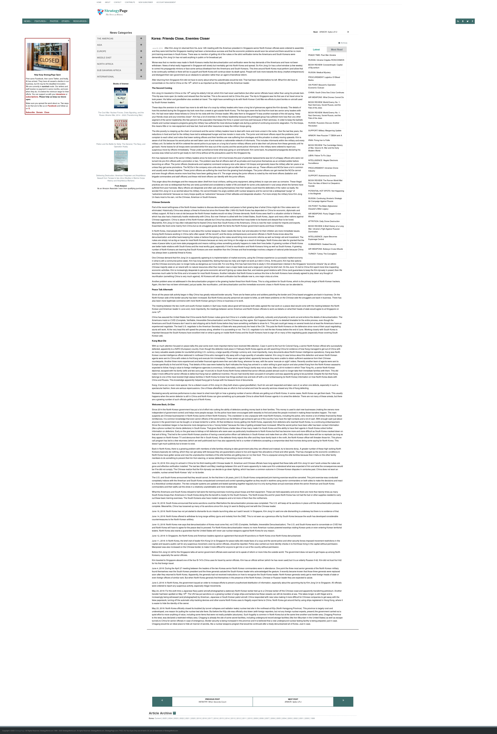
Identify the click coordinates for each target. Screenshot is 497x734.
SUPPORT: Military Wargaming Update (324, 130)
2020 (193, 718)
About (107, 2)
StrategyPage (20, 730)
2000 (307, 718)
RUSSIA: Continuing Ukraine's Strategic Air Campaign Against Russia (325, 199)
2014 (227, 718)
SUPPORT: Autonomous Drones (322, 175)
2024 (170, 718)
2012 (239, 718)
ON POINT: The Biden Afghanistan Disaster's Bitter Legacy (323, 207)
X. (29, 108)
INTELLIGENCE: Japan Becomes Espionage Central (322, 237)
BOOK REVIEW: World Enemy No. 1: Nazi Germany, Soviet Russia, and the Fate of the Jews (324, 105)
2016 (216, 718)
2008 (261, 718)
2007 (267, 718)
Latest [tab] (316, 49)
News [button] (27, 21)
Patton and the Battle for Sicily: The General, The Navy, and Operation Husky (120, 145)
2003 (290, 718)
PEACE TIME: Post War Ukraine (322, 55)
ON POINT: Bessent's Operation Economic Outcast (322, 86)
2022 (182, 718)
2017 (210, 718)
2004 (284, 718)
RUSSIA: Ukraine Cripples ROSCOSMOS (326, 60)
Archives (344, 43)
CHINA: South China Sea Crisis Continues (326, 92)
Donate (39, 112)
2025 (165, 718)
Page (116, 12)
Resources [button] (79, 21)
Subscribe (30, 112)
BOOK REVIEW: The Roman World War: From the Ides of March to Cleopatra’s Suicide (325, 183)
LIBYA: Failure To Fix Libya (319, 155)
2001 (301, 718)
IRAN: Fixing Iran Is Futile (319, 140)
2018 (204, 718)
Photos (54, 21)
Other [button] (65, 21)
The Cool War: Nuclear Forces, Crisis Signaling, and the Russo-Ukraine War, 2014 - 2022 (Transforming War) (121, 113)
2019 (199, 718)
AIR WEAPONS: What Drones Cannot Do (326, 97)
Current (158, 718)
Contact (117, 2)
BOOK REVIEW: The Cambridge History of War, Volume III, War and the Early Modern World (325, 148)
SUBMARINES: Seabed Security (322, 244)
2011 (244, 718)
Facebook (52, 105)
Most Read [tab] (337, 49)
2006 (273, 718)
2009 (256, 718)
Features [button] (40, 21)
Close (46, 112)
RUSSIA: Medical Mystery (319, 72)
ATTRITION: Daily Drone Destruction (324, 221)
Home (99, 2)
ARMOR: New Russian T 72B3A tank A (325, 135)
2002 (296, 718)
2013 (233, 718)
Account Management (166, 2)
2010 (250, 718)
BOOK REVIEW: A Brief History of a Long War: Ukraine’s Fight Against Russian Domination (326, 229)
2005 (278, 718)
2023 (176, 718)
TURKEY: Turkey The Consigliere (322, 253)
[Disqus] (253, 662)
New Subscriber (146, 2)
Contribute (130, 2)
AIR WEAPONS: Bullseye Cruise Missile (325, 248)
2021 (187, 718)
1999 (313, 718)
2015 (222, 718)
